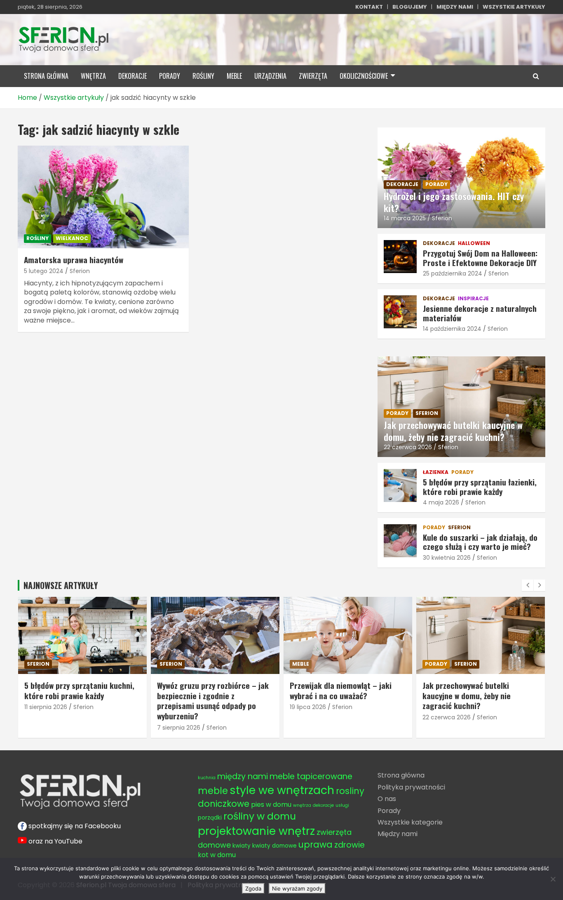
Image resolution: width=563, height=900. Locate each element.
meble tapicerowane (311, 776)
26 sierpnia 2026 (445, 707)
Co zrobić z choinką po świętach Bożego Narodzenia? (475, 690)
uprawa (315, 845)
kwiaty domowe (274, 846)
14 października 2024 (452, 329)
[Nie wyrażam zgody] (553, 879)
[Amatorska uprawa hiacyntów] (103, 196)
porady (169, 76)
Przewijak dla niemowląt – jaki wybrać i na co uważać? (208, 690)
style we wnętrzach (282, 790)
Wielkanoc (72, 238)
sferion (426, 413)
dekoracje (132, 76)
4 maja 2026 (441, 502)
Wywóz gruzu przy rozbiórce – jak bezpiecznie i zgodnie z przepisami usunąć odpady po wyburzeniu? (80, 700)
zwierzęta (313, 76)
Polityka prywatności (411, 787)
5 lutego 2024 (43, 271)
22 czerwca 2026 (408, 447)
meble (234, 76)
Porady (389, 810)
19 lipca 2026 (175, 707)
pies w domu (271, 804)
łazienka (435, 472)
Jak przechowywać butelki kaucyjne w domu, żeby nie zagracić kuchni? (453, 430)
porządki (210, 818)
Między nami (398, 834)
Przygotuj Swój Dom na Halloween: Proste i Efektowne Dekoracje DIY (480, 257)
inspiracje (473, 298)
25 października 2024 (452, 273)
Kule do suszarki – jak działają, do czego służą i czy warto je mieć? (480, 541)
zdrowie (349, 845)
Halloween (474, 243)
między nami (242, 776)
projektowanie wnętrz (256, 831)
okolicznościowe (364, 76)
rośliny (203, 76)
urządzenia (270, 76)
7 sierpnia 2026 (46, 727)
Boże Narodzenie (450, 663)
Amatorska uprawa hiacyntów (73, 259)
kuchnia (207, 778)
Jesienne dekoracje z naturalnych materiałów (480, 312)
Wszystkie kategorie (410, 822)
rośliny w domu (259, 816)
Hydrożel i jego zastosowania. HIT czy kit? (454, 201)
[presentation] (527, 585)
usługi (342, 805)
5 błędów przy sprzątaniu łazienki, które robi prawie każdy (480, 486)
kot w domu (217, 855)
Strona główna (401, 775)
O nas (387, 798)
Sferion (80, 271)
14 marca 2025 (405, 218)
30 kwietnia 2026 (447, 558)
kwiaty (241, 846)
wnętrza (93, 76)
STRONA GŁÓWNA (46, 76)
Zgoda (253, 888)
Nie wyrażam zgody (297, 888)
